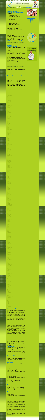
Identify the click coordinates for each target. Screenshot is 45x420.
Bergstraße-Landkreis (9, 114)
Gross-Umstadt (8, 163)
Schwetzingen (8, 266)
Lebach (8, 196)
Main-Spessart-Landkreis (9, 205)
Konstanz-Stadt (8, 189)
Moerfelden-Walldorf (9, 214)
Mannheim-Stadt (8, 209)
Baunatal (8, 111)
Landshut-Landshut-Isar (9, 195)
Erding (8, 138)
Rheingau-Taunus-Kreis (9, 247)
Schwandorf (8, 263)
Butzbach (8, 122)
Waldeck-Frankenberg (9, 289)
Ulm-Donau (8, 283)
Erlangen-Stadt (8, 140)
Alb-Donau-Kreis (8, 94)
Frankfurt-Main (8, 146)
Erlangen (8, 139)
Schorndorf (8, 260)
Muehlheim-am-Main (9, 216)
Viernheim (8, 286)
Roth (7, 253)
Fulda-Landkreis (8, 154)
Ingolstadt (8, 177)
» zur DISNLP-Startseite (9, 89)
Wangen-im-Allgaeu (9, 292)
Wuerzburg (8, 303)
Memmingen (8, 211)
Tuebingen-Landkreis (9, 281)
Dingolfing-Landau (9, 131)
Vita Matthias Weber (13, 7)
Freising (8, 147)
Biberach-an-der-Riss (9, 115)
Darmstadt (8, 127)
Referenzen (28, 7)
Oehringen (8, 231)
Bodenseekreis (8, 118)
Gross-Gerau (8, 162)
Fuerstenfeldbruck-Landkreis (10, 152)
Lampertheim (8, 193)
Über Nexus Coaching (9, 7)
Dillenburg (8, 130)
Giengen (8, 159)
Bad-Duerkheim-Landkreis (9, 103)
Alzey (7, 96)
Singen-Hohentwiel (9, 269)
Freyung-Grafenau (9, 149)
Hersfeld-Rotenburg (9, 170)
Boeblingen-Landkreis (9, 119)
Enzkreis (8, 137)
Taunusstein (8, 277)
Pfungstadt (8, 239)
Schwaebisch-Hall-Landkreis (10, 262)
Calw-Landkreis (8, 123)
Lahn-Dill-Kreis (8, 192)
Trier (7, 279)
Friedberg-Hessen (9, 150)
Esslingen (8, 141)
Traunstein (8, 278)
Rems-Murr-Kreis (9, 245)
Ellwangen (8, 136)
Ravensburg (8, 242)
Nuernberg (8, 227)
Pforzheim (8, 238)
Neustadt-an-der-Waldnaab (9, 223)
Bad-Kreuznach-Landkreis (9, 106)
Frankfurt (8, 145)
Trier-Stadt (8, 280)
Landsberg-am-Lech (9, 194)
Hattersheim (8, 165)
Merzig (8, 212)
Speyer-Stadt (8, 271)
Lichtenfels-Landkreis (9, 199)
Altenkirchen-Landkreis (9, 95)
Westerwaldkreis (8, 298)
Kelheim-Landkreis (9, 184)
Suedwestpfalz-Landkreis (9, 276)
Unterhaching (8, 284)
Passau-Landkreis (9, 236)
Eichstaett (8, 135)
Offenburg (8, 233)
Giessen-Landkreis (9, 160)
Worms (8, 302)
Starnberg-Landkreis (9, 272)
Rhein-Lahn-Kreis (9, 248)
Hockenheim (8, 172)
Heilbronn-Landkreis (9, 168)
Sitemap (19, 6)
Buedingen (8, 121)
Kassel (8, 181)
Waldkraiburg (8, 290)
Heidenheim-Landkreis (9, 167)
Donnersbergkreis (9, 133)
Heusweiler (8, 171)
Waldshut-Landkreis (9, 291)
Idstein (8, 176)
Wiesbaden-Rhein (9, 300)
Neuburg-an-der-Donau (9, 219)
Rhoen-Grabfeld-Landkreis (9, 250)
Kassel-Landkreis (9, 182)
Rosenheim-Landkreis (9, 252)
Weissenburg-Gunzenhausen (10, 296)
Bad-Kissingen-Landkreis (9, 105)
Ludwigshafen (8, 203)
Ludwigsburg (8, 202)
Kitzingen (8, 186)
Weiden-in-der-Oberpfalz (9, 293)
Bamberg (8, 110)
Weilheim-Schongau (9, 294)
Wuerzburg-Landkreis (9, 304)
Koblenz (8, 187)
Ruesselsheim (8, 256)
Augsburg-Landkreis (9, 101)
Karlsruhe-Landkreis (9, 180)
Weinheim (8, 295)
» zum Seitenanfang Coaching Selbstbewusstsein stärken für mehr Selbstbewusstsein (15, 29)
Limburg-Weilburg (9, 200)
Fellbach (8, 142)
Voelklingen (8, 287)
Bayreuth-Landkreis (9, 112)
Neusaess (8, 222)
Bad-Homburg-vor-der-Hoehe (10, 104)
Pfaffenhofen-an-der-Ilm (9, 237)
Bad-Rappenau (8, 108)
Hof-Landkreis (8, 174)
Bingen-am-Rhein (9, 116)
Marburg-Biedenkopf (9, 210)
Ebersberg (8, 134)
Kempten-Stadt (8, 185)
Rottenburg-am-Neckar (9, 255)
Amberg (8, 97)
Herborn (8, 169)
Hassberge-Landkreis (9, 164)
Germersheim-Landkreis (9, 158)
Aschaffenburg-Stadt (9, 100)
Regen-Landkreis (9, 243)
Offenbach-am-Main (9, 232)
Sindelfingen (8, 268)
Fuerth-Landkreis (9, 153)
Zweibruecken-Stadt (9, 306)
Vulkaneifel (8, 288)
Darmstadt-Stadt (8, 128)
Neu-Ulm (8, 225)
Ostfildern (8, 235)
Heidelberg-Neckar (9, 166)
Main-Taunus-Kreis (9, 206)
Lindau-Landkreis (9, 201)
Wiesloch (8, 301)
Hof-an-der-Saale (9, 173)
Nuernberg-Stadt (8, 228)
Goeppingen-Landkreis (9, 161)
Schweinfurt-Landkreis (9, 265)
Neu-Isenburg (8, 220)
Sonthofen (8, 270)
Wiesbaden (8, 299)
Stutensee (8, 274)
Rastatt (8, 241)
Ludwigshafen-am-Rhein (9, 204)
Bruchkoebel (8, 120)
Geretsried (8, 157)
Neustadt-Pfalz (8, 224)
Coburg (8, 124)
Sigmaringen (8, 267)
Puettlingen (8, 240)
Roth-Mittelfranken (9, 254)
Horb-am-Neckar (8, 175)
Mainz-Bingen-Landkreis (9, 207)
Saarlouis (8, 257)
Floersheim (8, 143)
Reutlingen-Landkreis (9, 246)
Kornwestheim (8, 190)
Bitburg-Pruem (8, 117)
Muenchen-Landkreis (9, 217)
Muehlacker (8, 215)
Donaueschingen (9, 132)
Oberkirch (8, 229)
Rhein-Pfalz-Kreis (9, 249)
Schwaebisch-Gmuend (9, 261)
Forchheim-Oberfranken (9, 144)
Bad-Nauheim (8, 107)
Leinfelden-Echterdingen (9, 197)
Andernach (8, 98)
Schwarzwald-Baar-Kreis (9, 264)
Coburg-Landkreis (9, 125)
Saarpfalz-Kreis (8, 258)
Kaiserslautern (8, 178)
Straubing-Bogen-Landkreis (9, 273)
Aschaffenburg (8, 99)
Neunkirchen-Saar (9, 221)
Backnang (8, 102)
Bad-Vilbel (8, 109)
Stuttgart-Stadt (8, 275)
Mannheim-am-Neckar (9, 208)
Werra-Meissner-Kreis (9, 297)
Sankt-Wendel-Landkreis (9, 259)
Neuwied (8, 226)
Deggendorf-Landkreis (9, 129)
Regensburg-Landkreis (9, 244)
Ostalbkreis (8, 234)
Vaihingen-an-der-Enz (9, 285)
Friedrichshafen (8, 151)
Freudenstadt (8, 148)
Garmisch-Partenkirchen (9, 155)
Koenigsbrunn (8, 188)
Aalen (8, 92)
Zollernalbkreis (8, 305)
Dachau (8, 126)
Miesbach (8, 213)
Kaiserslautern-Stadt (9, 179)
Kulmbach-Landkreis (9, 191)
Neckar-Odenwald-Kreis (9, 218)
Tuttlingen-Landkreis (9, 282)
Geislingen (8, 156)
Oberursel (8, 230)
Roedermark (8, 251)
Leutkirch (8, 198)
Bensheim (8, 113)
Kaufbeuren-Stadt (9, 183)
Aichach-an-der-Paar (9, 93)
